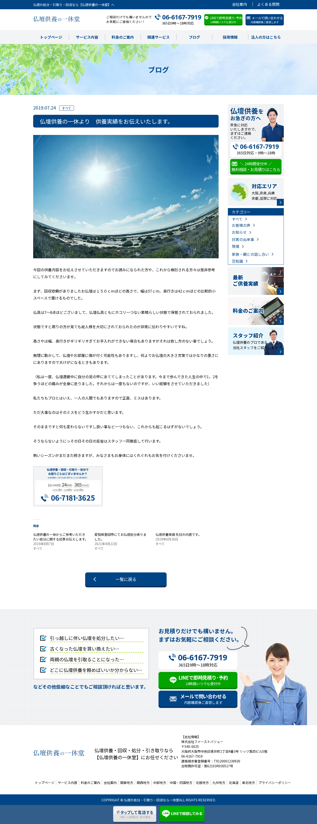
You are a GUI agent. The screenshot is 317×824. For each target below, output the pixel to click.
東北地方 (248, 782)
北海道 (234, 782)
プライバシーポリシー (275, 782)
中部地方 (159, 782)
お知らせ (239, 232)
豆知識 (237, 261)
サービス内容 (87, 37)
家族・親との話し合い (250, 254)
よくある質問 (268, 4)
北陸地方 (202, 782)
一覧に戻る (126, 579)
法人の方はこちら (266, 37)
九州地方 (218, 782)
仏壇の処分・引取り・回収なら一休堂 (151, 800)
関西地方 (143, 782)
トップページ (51, 37)
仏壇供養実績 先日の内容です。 (178, 534)
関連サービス (158, 37)
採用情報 (230, 37)
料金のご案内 (123, 37)
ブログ (194, 37)
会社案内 (239, 4)
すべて (237, 219)
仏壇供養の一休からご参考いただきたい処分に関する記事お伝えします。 (60, 536)
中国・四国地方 (181, 782)
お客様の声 (241, 225)
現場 (235, 246)
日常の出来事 (243, 239)
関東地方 (126, 782)
